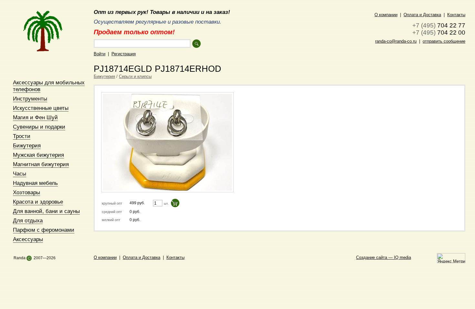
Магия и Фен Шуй (35, 117)
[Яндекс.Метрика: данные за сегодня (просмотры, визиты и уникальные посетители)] (451, 258)
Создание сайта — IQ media (383, 257)
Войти (99, 53)
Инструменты (30, 98)
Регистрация (123, 53)
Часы (19, 173)
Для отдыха (28, 220)
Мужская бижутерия (38, 155)
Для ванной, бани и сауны (46, 211)
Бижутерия (27, 145)
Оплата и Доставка (422, 14)
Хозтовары (26, 192)
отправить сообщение (444, 41)
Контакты (456, 14)
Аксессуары (28, 239)
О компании (386, 14)
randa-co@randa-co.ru (396, 41)
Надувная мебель (35, 183)
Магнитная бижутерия (41, 164)
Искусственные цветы (41, 108)
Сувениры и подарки (39, 126)
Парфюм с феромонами (43, 230)
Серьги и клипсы (135, 76)
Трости (21, 136)
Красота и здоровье (38, 201)
